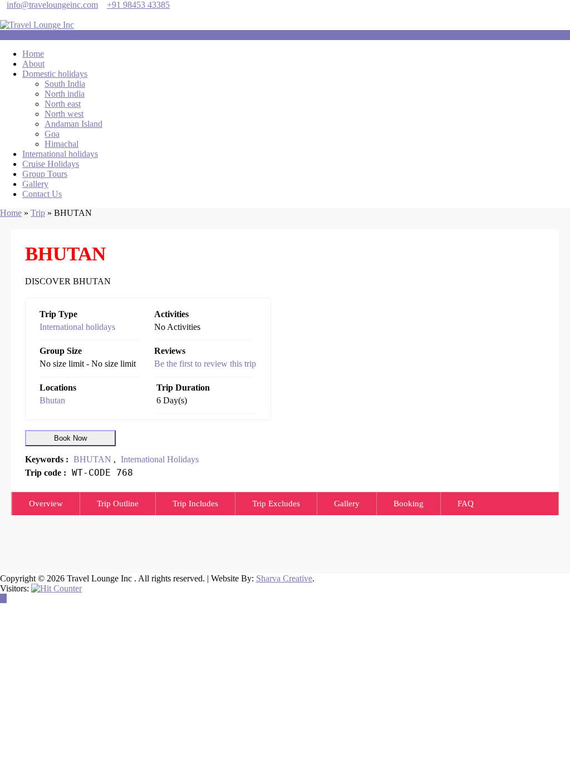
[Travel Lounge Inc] (37, 24)
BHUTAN (92, 459)
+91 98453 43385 (138, 4)
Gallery (35, 184)
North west (64, 114)
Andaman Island (73, 124)
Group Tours (44, 174)
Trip (38, 213)
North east (63, 103)
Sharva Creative (284, 578)
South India (65, 83)
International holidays (60, 154)
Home (33, 53)
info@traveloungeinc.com (52, 4)
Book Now (70, 438)
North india (65, 93)
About (33, 63)
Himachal (61, 144)
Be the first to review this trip (205, 363)
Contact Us (42, 194)
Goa (52, 134)
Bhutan (52, 400)
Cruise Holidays (50, 164)
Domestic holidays (54, 73)
